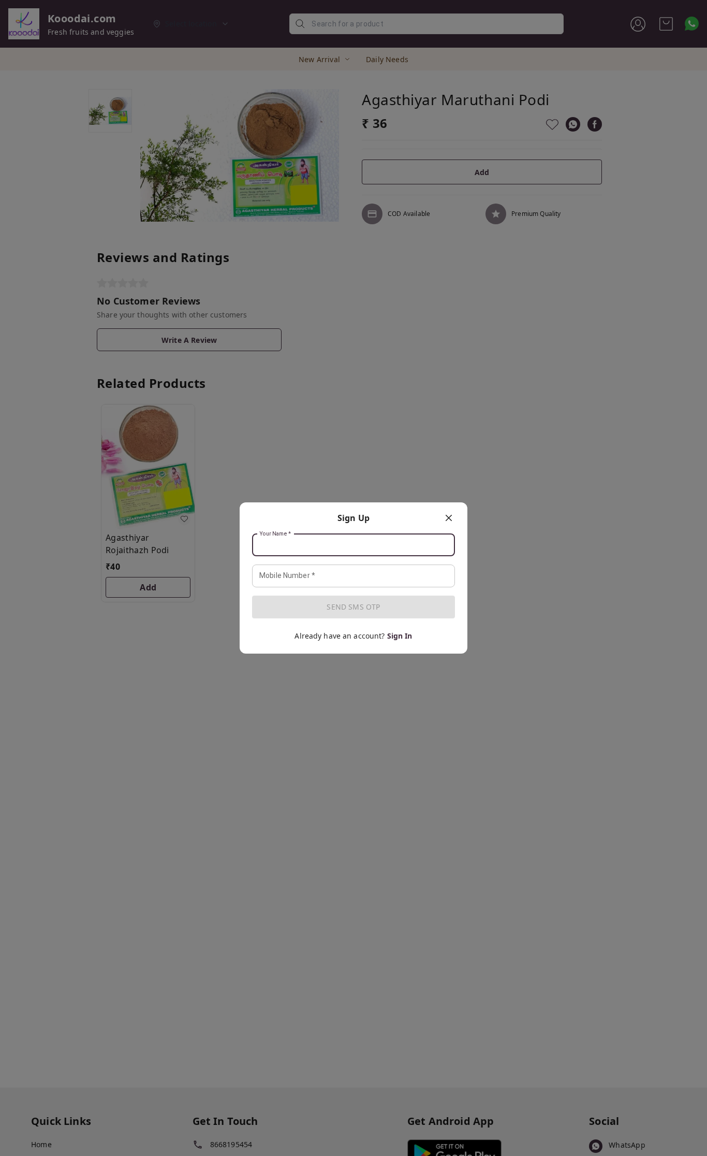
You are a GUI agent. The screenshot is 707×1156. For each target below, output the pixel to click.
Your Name (275, 534)
